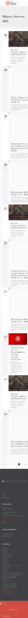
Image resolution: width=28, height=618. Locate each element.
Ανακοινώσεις (5, 548)
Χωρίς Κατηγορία (6, 588)
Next (24, 464)
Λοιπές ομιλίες (5, 560)
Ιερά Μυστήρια (5, 497)
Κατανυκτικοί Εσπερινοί (7, 554)
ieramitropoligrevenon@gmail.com (15, 515)
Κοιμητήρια (5, 559)
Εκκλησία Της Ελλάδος (7, 535)
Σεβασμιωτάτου (5, 569)
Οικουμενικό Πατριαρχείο (8, 533)
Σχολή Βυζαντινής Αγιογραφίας (9, 576)
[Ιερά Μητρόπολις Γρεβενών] (14, 3)
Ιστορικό (4, 494)
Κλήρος (4, 496)
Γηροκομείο (5, 549)
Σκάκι (3, 571)
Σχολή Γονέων (5, 579)
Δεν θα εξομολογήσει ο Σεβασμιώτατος (19, 52)
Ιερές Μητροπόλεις (6, 536)
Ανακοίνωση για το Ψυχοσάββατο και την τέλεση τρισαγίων (18, 353)
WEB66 (17, 609)
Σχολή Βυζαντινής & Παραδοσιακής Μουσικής (12, 573)
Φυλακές (4, 521)
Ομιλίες (4, 563)
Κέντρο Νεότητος (6, 523)
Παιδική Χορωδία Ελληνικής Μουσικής (11, 565)
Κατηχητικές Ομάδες (7, 555)
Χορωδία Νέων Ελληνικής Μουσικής (10, 587)
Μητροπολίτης (5, 492)
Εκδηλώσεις (5, 551)
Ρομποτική (4, 568)
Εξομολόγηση (5, 552)
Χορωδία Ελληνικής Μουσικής (9, 583)
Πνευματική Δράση (6, 566)
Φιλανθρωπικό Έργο (7, 580)
